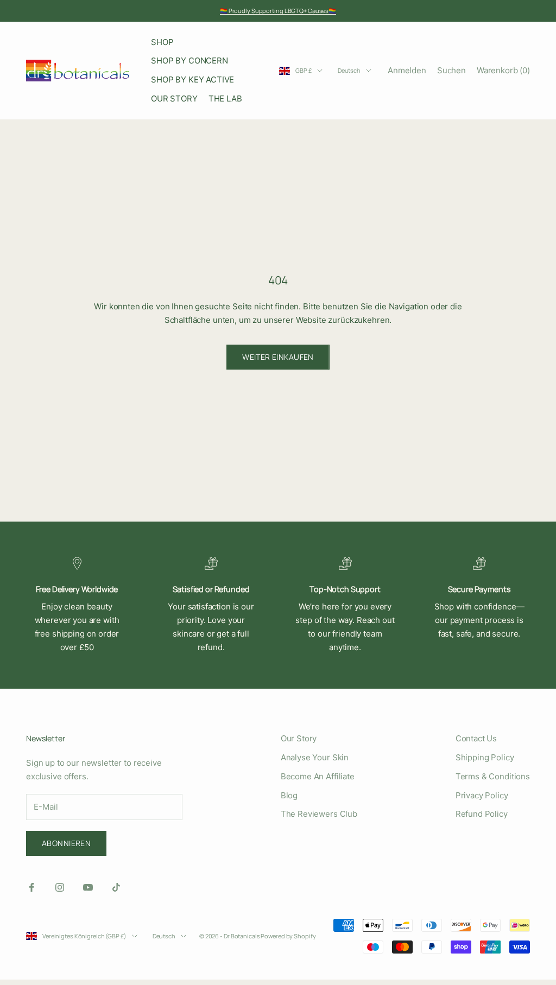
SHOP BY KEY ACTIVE (192, 79)
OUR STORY (174, 98)
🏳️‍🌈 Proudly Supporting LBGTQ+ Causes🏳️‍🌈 (278, 11)
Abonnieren (66, 843)
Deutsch (349, 70)
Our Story (299, 738)
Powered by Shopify (288, 936)
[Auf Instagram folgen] (59, 887)
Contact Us (476, 738)
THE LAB (225, 98)
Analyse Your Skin (315, 757)
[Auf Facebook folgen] (31, 887)
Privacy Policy (482, 795)
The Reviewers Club (319, 814)
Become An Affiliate (318, 776)
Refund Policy (482, 814)
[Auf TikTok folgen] (116, 887)
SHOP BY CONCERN (189, 60)
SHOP (162, 42)
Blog (289, 795)
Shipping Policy (485, 757)
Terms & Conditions (493, 776)
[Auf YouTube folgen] (88, 887)
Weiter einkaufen (278, 357)
